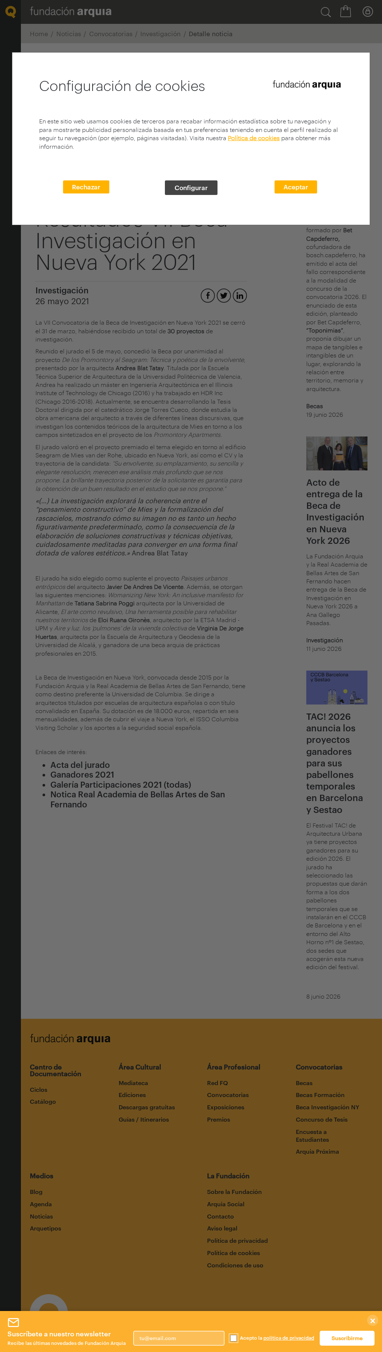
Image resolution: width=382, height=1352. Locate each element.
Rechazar (86, 186)
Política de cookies (254, 137)
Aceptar (296, 186)
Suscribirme (347, 1338)
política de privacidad (288, 1338)
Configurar (191, 187)
